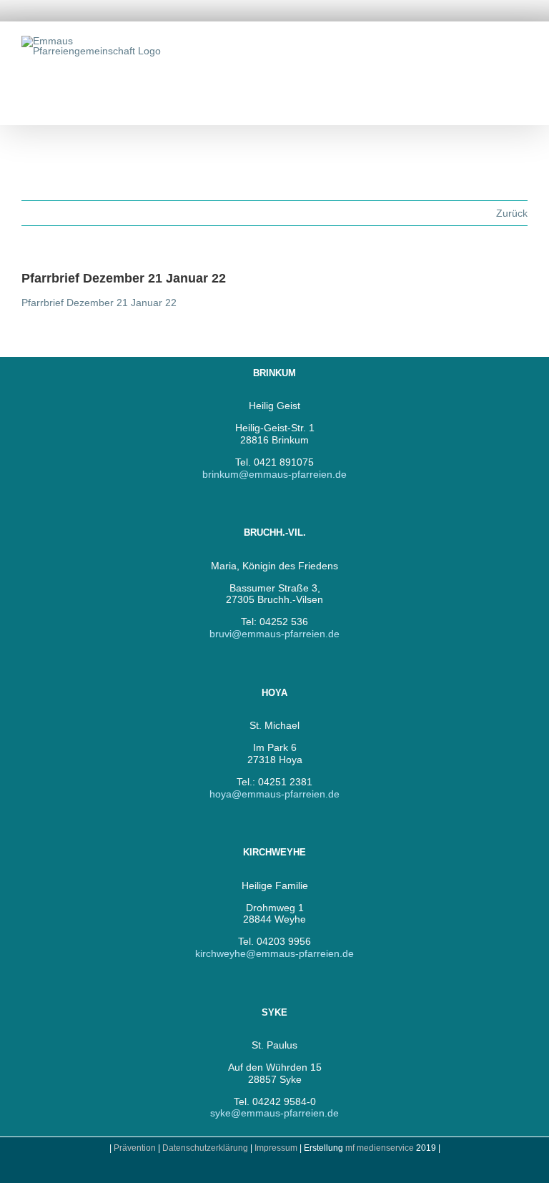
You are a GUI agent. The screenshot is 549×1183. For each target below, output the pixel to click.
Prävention (135, 1148)
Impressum (277, 1148)
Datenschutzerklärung (205, 1148)
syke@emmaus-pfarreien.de (274, 1113)
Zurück (512, 213)
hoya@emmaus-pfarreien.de (274, 794)
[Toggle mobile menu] (522, 43)
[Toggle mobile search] (496, 43)
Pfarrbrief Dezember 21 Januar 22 (99, 302)
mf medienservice (379, 1148)
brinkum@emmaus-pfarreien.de (274, 474)
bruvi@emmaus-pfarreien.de (274, 633)
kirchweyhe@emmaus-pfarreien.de (274, 953)
